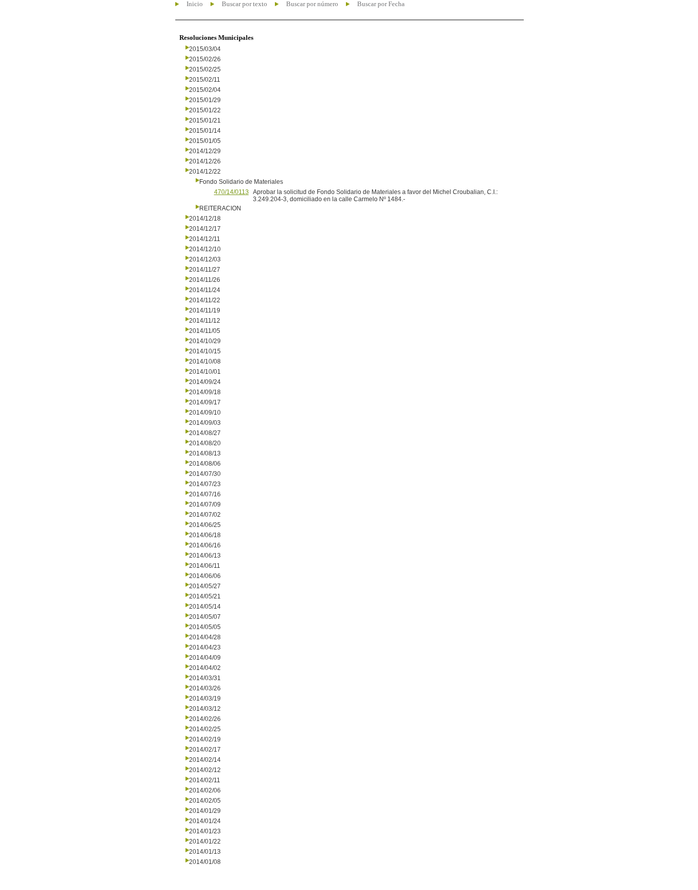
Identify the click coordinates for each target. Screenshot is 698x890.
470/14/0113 (231, 192)
